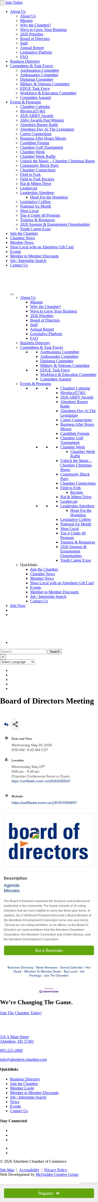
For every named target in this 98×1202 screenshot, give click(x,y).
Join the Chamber (24, 233)
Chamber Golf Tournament (41, 147)
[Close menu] (2, 2)
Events (15, 251)
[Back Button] (6, 726)
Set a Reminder (49, 950)
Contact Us (19, 265)
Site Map (7, 1170)
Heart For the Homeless (49, 197)
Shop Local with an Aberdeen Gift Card (42, 247)
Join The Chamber (56, 975)
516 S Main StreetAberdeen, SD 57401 (17, 1039)
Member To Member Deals (42, 971)
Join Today (14, 2)
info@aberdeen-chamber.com (23, 1059)
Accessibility (29, 1170)
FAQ (24, 57)
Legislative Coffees (35, 202)
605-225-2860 (11, 1050)
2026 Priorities (31, 34)
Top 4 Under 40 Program (40, 215)
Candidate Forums (34, 143)
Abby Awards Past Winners (42, 120)
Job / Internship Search (28, 260)
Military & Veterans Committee (45, 84)
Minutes (12, 890)
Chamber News (22, 238)
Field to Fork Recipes (37, 179)
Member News (22, 242)
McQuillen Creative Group (57, 1174)
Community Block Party (39, 165)
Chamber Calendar (35, 106)
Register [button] (46, 1193)
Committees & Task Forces (31, 66)
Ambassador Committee (39, 75)
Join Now (18, 605)
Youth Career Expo (35, 229)
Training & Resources (37, 220)
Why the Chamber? (35, 25)
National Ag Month (35, 206)
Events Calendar (71, 967)
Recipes (76, 492)
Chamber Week (32, 152)
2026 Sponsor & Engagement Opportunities (55, 224)
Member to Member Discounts (34, 256)
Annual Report (32, 48)
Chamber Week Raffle (38, 156)
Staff (24, 43)
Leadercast (28, 188)
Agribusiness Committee (39, 70)
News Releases (46, 967)
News (14, 1102)
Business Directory (25, 61)
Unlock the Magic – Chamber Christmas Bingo (57, 161)
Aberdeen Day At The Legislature (47, 129)
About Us (18, 11)
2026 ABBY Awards (36, 115)
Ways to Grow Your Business (43, 29)
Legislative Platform (36, 52)
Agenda (11, 885)
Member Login (22, 1088)
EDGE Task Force (35, 88)
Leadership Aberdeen (37, 192)
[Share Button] (15, 724)
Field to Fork (30, 174)
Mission (26, 20)
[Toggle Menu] (12, 294)
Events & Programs (25, 102)
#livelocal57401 (32, 111)
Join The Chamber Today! (21, 1013)
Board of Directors (35, 38)
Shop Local (29, 211)
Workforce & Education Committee (48, 93)
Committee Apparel (35, 97)
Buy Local (70, 971)
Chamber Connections (38, 170)
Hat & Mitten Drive (35, 183)
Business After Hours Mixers (43, 138)
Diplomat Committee (36, 79)
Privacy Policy (55, 1170)
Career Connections (36, 134)
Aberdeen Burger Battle (39, 125)
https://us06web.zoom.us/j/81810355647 (41, 781)
